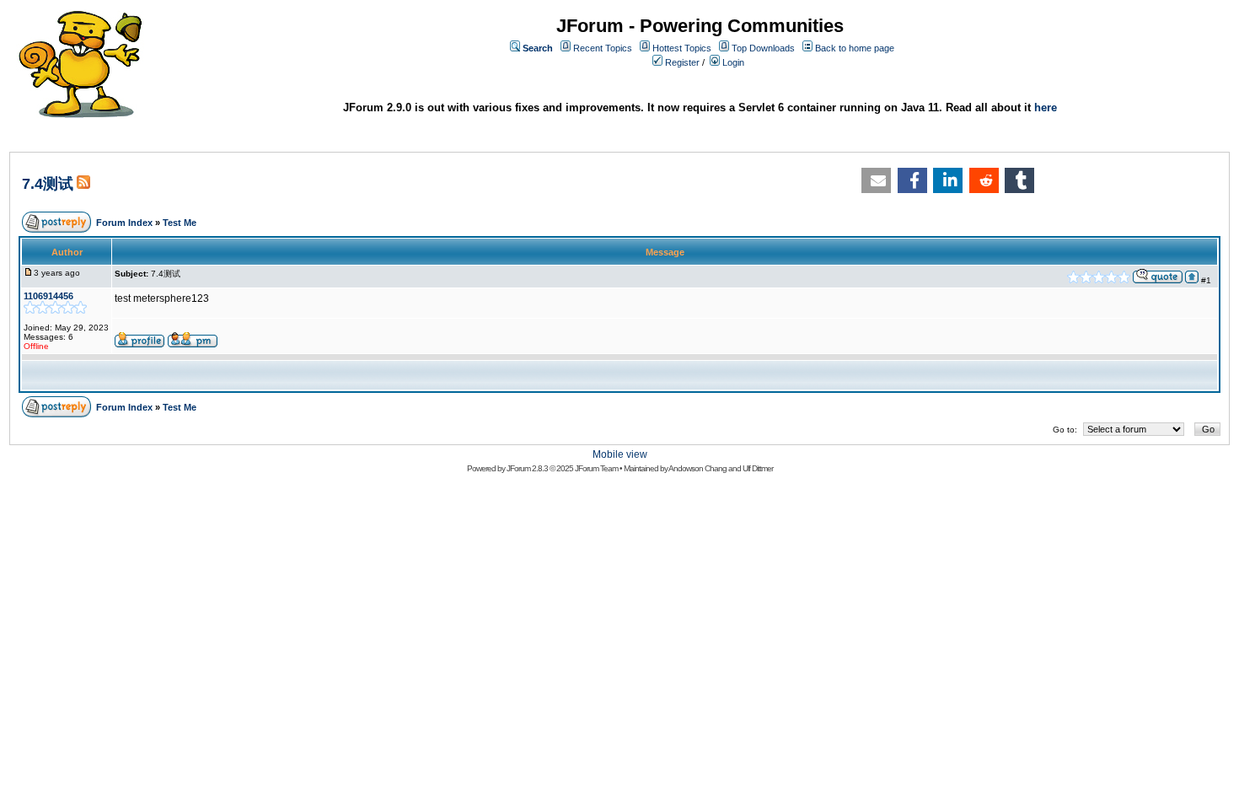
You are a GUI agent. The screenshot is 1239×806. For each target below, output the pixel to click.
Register (682, 62)
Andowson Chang (697, 468)
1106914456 (48, 296)
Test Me (179, 223)
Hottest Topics (681, 48)
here (1045, 107)
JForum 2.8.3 (527, 468)
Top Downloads (763, 48)
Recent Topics (602, 48)
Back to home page (854, 48)
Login (733, 62)
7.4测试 (47, 183)
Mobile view (620, 454)
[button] (876, 180)
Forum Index (124, 223)
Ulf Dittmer (758, 468)
